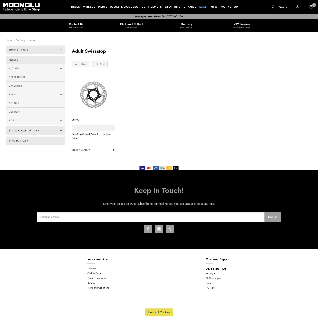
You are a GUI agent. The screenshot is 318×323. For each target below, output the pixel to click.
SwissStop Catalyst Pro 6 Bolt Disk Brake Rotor (91, 136)
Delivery (91, 269)
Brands (190, 7)
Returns (91, 283)
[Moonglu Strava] (170, 229)
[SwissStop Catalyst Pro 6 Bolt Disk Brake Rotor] (93, 94)
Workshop (229, 7)
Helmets (155, 7)
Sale (203, 7)
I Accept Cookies (159, 312)
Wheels (89, 7)
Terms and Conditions (98, 288)
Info (214, 7)
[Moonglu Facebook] (148, 229)
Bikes (75, 7)
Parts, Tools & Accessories (121, 7)
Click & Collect (95, 273)
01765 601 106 (216, 268)
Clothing (173, 7)
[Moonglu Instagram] (159, 229)
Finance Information (97, 278)
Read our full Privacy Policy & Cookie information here (159, 304)
